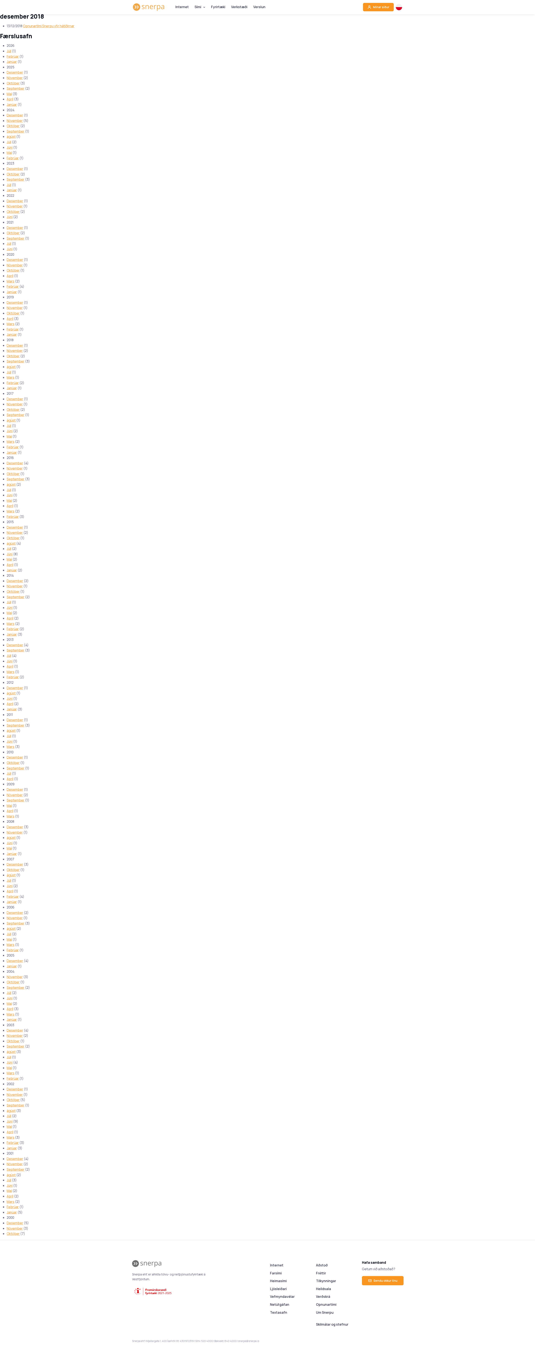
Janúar (12, 61)
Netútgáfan (279, 1304)
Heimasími (278, 1281)
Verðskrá (323, 1296)
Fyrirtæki (218, 7)
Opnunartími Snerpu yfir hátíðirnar (48, 26)
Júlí (9, 51)
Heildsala (323, 1289)
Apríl (10, 99)
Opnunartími (326, 1304)
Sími (198, 7)
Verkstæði (239, 7)
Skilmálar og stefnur (332, 1324)
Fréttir (321, 1273)
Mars (10, 281)
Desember (15, 72)
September (15, 88)
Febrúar (13, 56)
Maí (9, 94)
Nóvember (15, 77)
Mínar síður (380, 7)
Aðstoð (322, 1265)
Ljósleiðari (278, 1289)
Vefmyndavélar (282, 1296)
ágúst (11, 136)
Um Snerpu (325, 1312)
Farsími (276, 1273)
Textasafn (278, 1312)
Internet (182, 7)
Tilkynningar (326, 1281)
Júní (10, 147)
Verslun (259, 7)
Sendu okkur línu (385, 1281)
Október (13, 83)
